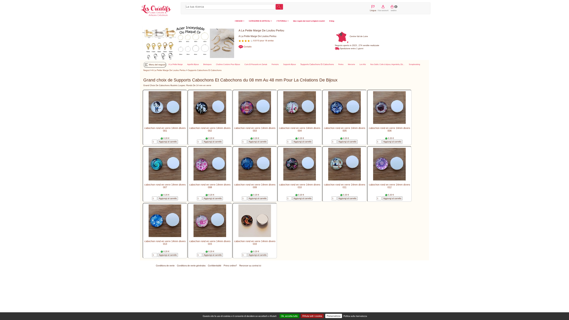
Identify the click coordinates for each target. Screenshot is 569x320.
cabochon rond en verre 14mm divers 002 (210, 129)
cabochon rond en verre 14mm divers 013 (165, 242)
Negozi (146, 70)
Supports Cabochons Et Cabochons (205, 70)
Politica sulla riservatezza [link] (355, 316)
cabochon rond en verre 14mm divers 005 (344, 129)
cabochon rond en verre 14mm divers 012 (389, 186)
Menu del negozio (157, 64)
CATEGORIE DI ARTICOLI (260, 21)
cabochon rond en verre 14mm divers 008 (210, 186)
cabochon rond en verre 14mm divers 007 (165, 186)
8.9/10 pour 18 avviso (263, 40)
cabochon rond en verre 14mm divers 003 (254, 129)
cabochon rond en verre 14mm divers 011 (344, 186)
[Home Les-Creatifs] (160, 9)
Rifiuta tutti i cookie (312, 316)
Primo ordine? (230, 265)
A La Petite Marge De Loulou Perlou (169, 70)
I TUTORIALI (281, 21)
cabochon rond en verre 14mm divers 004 (299, 129)
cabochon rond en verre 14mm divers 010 (299, 186)
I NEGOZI (239, 21)
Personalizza (334, 316)
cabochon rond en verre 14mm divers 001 (165, 129)
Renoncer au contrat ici (250, 265)
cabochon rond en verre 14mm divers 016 (254, 242)
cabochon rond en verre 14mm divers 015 (210, 242)
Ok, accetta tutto (289, 316)
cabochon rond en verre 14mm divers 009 (254, 186)
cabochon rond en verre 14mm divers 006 (389, 129)
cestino (394, 8)
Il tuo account (383, 10)
